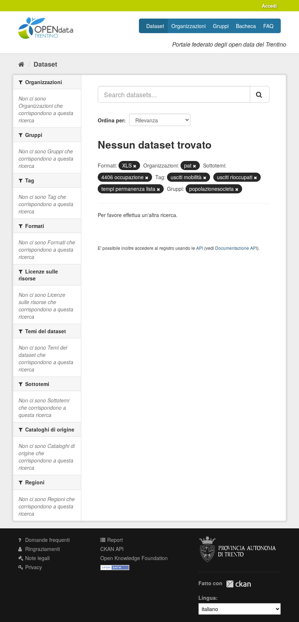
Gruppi (221, 25)
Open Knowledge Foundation (134, 558)
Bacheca (246, 25)
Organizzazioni (188, 25)
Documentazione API (236, 248)
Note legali (37, 558)
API (199, 248)
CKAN (238, 584)
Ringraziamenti (42, 548)
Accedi (269, 5)
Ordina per (111, 120)
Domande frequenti (47, 539)
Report (114, 539)
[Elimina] (134, 166)
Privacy (33, 567)
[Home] (21, 63)
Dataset (155, 25)
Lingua (207, 597)
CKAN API (112, 548)
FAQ (268, 25)
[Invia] (259, 94)
